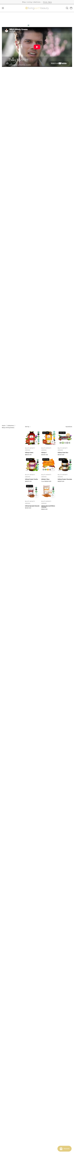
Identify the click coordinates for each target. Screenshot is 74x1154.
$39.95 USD (44, 454)
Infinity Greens (29, 452)
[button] (67, 8)
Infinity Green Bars (63, 452)
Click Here (47, 2)
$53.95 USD (61, 454)
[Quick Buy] (36, 442)
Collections (10, 425)
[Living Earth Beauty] (37, 8)
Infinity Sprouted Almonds (32, 506)
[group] (37, 2)
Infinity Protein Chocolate (65, 479)
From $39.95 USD (46, 481)
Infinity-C (44, 452)
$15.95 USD (28, 508)
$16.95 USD (44, 509)
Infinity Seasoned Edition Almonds (48, 506)
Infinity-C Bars (45, 479)
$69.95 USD (28, 454)
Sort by (27, 426)
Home (3, 425)
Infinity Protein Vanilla (31, 479)
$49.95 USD (28, 481)
